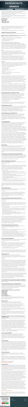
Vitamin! (25, 399)
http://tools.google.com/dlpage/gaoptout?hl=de (7, 390)
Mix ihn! (25, 400)
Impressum (12, 399)
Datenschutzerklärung (13, 400)
